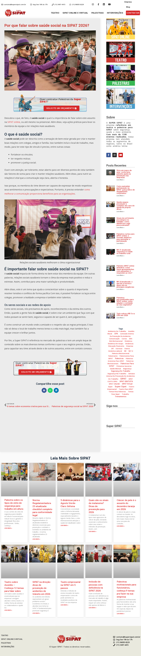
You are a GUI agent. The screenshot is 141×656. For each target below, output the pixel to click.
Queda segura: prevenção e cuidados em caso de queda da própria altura (125, 205)
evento (127, 349)
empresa (129, 346)
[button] (133, 13)
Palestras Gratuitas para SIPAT (120, 359)
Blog (128, 7)
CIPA (116, 334)
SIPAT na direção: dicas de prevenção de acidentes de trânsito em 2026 (41, 588)
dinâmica (128, 341)
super (110, 387)
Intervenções (115, 13)
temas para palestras (117, 392)
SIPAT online (13, 122)
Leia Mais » (120, 180)
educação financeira (116, 346)
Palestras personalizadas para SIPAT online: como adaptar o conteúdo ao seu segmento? (125, 301)
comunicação (114, 339)
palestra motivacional (120, 353)
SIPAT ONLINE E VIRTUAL (75, 13)
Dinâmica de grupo (115, 344)
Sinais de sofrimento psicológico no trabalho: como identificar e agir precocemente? (125, 221)
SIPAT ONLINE (114, 384)
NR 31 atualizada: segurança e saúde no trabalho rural (124, 251)
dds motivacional (115, 341)
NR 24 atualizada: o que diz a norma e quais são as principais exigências (125, 284)
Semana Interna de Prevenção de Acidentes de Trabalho (120, 376)
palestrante (112, 356)
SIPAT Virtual (127, 384)
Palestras (97, 13)
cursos (124, 339)
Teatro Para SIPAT (126, 389)
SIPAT (123, 378)
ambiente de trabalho (117, 331)
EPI (112, 349)
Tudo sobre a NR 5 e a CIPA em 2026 (126, 314)
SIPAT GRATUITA (126, 381)
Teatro (55, 13)
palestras (119, 358)
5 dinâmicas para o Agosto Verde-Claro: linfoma (70, 503)
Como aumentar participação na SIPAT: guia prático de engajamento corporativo (126, 189)
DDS (130, 339)
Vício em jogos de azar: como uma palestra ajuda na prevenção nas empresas (124, 173)
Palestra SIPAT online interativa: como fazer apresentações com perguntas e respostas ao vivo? (125, 269)
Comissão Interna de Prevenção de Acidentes (122, 335)
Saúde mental (115, 368)
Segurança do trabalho (120, 371)
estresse (119, 349)
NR (125, 351)
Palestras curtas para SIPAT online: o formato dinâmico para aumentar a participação (125, 237)
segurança (127, 368)
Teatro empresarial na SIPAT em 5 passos (70, 585)
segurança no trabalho (117, 374)
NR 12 (131, 351)
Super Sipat (120, 386)
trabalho (125, 394)
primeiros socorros (124, 366)
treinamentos (120, 396)
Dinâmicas (129, 344)
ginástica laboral (115, 351)
